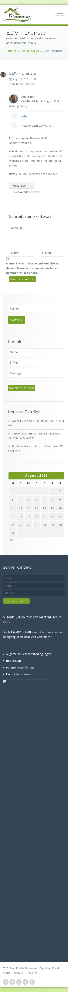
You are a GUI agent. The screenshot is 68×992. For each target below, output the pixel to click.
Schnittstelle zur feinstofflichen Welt (35, 446)
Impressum (13, 660)
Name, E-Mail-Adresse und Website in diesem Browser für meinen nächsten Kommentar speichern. (32, 268)
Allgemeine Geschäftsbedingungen (28, 654)
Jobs (24, 116)
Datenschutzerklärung (20, 667)
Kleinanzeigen (30, 50)
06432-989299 (31, 192)
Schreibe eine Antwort (22, 84)
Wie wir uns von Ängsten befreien (33, 420)
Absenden (19, 185)
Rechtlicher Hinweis (19, 674)
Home (12, 50)
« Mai (10, 540)
